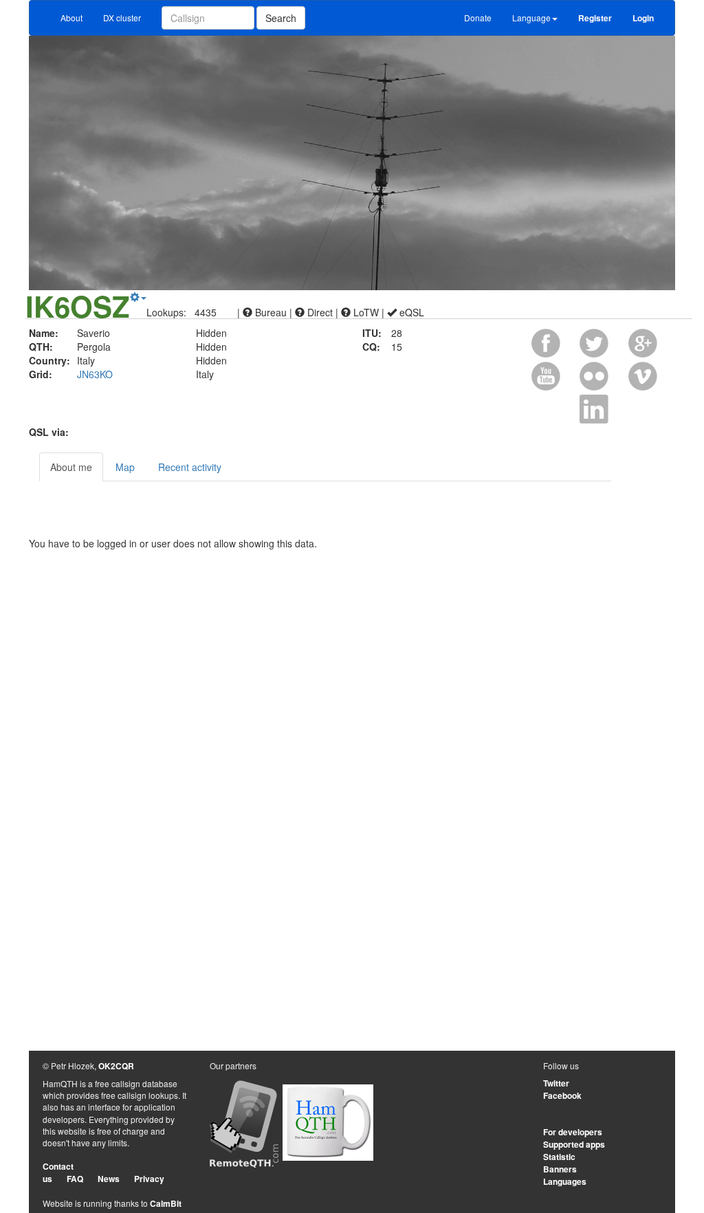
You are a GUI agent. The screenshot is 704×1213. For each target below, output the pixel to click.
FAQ (75, 1178)
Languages (564, 1181)
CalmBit (166, 1203)
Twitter (556, 1083)
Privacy (149, 1178)
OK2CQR (116, 1066)
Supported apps (574, 1144)
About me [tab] (71, 467)
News (109, 1178)
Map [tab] (125, 467)
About (71, 17)
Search (280, 18)
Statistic (559, 1156)
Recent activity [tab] (189, 467)
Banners (560, 1169)
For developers (572, 1132)
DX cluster (122, 17)
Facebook (562, 1095)
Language (531, 17)
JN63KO (95, 374)
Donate (478, 17)
